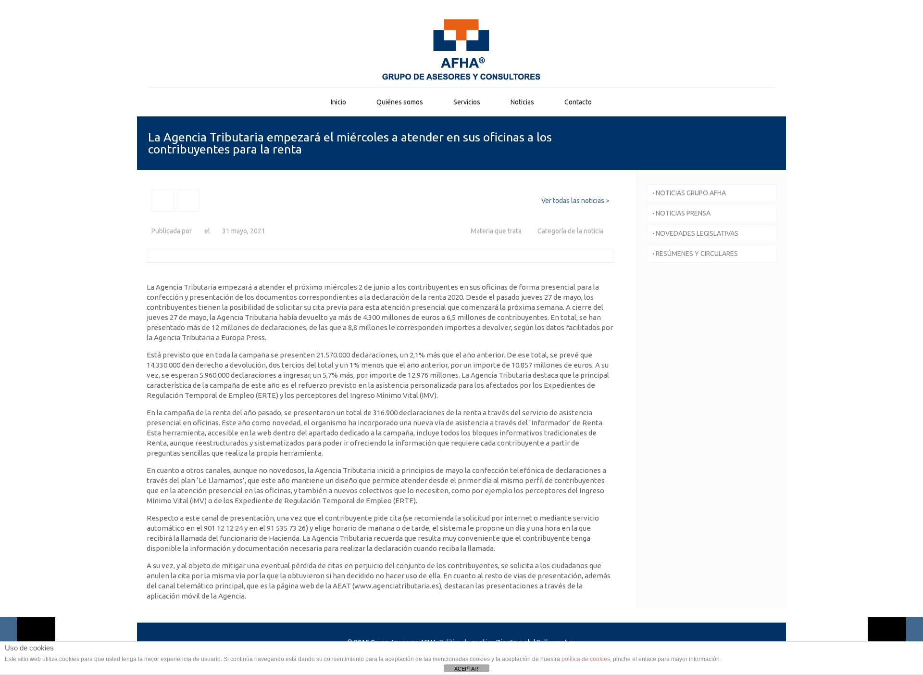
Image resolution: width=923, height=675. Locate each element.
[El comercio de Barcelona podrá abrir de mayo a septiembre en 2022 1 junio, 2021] (895, 636)
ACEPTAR (466, 669)
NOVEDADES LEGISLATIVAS (695, 233)
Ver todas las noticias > (575, 200)
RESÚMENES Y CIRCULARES (695, 253)
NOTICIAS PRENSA (681, 213)
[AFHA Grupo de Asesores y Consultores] (461, 49)
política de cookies (585, 659)
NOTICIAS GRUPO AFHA (689, 193)
